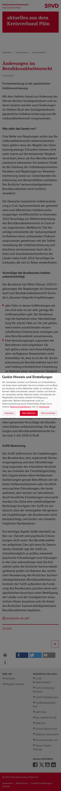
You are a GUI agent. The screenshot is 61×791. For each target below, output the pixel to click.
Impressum (44, 406)
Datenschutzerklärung (20, 406)
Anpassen (9, 413)
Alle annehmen (48, 413)
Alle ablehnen (28, 413)
